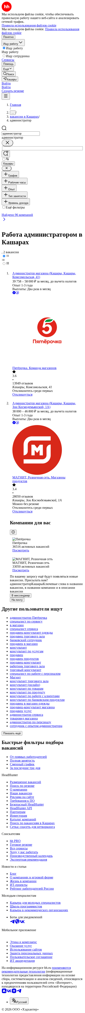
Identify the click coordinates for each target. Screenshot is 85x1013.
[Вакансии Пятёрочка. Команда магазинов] (46, 330)
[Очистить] (7, 142)
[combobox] (21, 133)
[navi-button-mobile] (6, 96)
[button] (6, 83)
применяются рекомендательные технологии (36, 969)
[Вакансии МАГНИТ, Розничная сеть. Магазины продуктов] (46, 450)
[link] (9, 73)
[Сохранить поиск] (6, 153)
